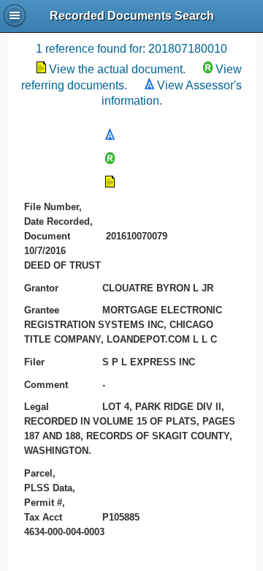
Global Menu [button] (15, 15)
